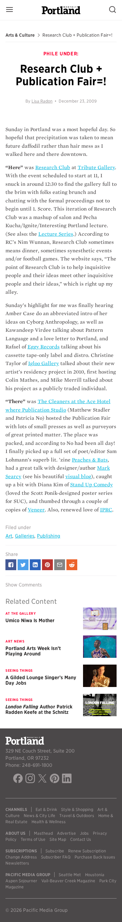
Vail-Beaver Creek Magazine (68, 880)
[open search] (112, 10)
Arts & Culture (20, 35)
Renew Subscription (87, 850)
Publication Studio (44, 410)
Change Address (21, 857)
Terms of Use (33, 839)
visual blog (78, 476)
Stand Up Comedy (91, 484)
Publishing (48, 536)
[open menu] (9, 10)
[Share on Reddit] (71, 564)
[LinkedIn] (67, 779)
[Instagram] (30, 779)
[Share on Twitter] (23, 564)
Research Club (52, 167)
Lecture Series (55, 234)
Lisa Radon (42, 101)
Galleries (24, 536)
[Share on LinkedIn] (35, 564)
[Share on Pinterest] (47, 564)
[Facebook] (18, 779)
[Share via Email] (59, 564)
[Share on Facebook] (10, 564)
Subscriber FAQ (55, 857)
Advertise (66, 833)
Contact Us (80, 839)
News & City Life (39, 815)
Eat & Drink (46, 809)
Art (8, 536)
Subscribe (54, 850)
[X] (42, 779)
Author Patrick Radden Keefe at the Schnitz (39, 709)
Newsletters (17, 863)
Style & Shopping (77, 809)
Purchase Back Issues (95, 857)
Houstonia (94, 874)
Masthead (43, 833)
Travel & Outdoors (76, 815)
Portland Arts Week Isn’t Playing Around (33, 651)
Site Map (57, 839)
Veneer (36, 509)
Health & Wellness (49, 821)
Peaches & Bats (90, 460)
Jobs (84, 833)
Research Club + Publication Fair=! (77, 35)
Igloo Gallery (43, 363)
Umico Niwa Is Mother (30, 620)
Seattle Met (70, 874)
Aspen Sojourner (21, 880)
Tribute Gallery (96, 167)
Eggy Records (43, 346)
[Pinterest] (54, 779)
